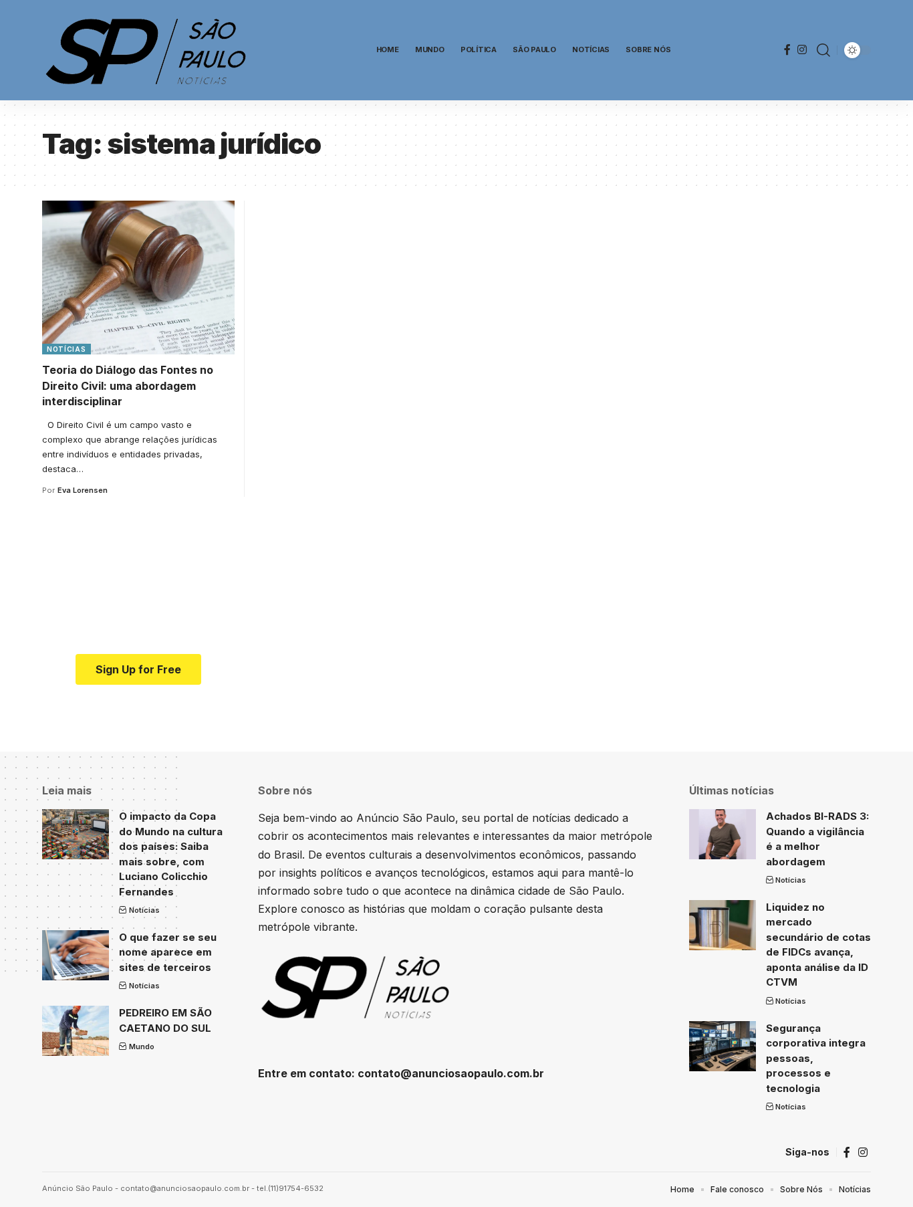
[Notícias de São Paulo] (149, 50)
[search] (823, 50)
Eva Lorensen (82, 490)
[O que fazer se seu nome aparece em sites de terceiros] (75, 955)
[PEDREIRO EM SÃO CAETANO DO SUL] (75, 1031)
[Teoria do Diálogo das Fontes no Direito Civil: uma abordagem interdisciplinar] (138, 277)
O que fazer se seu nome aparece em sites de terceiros (168, 952)
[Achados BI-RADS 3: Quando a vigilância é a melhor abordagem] (722, 834)
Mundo (141, 1046)
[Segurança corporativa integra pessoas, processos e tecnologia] (722, 1046)
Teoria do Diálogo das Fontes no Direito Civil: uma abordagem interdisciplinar (127, 385)
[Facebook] (787, 50)
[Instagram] (802, 50)
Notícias (66, 349)
